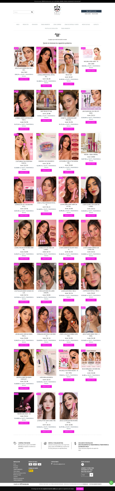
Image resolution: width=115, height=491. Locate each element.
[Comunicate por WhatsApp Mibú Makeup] (111, 483)
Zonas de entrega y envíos (72, 24)
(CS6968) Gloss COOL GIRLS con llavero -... (46, 248)
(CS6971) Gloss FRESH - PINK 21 (68, 291)
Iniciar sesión (95, 13)
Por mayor (34, 24)
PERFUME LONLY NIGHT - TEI (23, 414)
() (92, 11)
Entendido (80, 489)
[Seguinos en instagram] (82, 464)
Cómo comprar (57, 24)
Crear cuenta (88, 13)
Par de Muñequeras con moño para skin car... (91, 370)
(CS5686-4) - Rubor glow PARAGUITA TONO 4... (24, 119)
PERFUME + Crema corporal (91, 154)
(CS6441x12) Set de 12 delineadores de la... (24, 205)
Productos (25, 24)
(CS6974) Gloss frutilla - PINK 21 (91, 291)
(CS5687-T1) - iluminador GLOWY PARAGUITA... (69, 119)
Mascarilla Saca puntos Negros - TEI (68, 370)
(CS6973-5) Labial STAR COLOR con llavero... (91, 205)
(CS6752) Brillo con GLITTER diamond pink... (68, 162)
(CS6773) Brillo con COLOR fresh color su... (24, 162)
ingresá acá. (85, 484)
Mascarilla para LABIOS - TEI (91, 61)
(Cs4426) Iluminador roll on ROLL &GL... (46, 75)
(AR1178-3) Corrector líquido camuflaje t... (23, 378)
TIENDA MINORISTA (45, 24)
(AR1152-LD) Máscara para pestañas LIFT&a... (69, 421)
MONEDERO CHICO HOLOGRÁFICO (46, 161)
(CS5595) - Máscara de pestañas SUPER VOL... (24, 248)
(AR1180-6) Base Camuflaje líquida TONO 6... (24, 335)
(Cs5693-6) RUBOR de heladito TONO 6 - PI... (68, 248)
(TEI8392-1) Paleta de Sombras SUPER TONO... (69, 335)
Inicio (17, 24)
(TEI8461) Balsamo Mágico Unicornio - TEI (46, 335)
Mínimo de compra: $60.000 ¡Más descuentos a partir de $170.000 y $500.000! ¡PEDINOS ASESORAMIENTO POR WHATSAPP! (57, 1)
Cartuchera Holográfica (46, 377)
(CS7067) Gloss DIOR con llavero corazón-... (46, 292)
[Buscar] (32, 12)
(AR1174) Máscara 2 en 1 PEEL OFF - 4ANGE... (91, 112)
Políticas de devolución (51, 28)
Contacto (96, 24)
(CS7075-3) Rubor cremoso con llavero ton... (91, 248)
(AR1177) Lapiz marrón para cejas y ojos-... (24, 69)
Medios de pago (86, 24)
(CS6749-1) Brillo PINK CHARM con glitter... (68, 205)
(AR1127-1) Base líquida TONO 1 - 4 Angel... (91, 335)
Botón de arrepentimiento (96, 484)
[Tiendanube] (21, 484)
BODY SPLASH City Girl (46, 111)
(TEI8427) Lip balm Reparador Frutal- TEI (46, 203)
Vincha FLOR (69, 75)
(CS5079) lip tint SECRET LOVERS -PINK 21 (46, 421)
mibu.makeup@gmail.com (59, 464)
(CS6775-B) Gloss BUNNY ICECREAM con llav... (24, 292)
